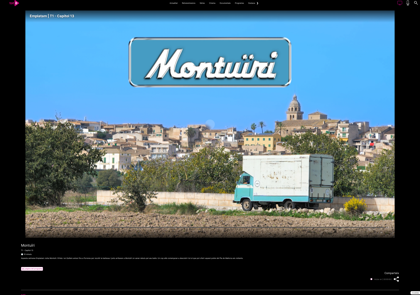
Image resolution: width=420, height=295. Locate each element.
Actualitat (174, 3)
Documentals (225, 3)
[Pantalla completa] (388, 232)
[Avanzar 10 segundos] (221, 124)
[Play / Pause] (210, 124)
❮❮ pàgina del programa (32, 269)
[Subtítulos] (368, 232)
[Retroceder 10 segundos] (198, 124)
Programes (239, 3)
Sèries (202, 3)
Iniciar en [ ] (383, 279)
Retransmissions (188, 3)
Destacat (252, 3)
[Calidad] (375, 232)
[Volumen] (32, 232)
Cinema (212, 3)
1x (381, 232)
